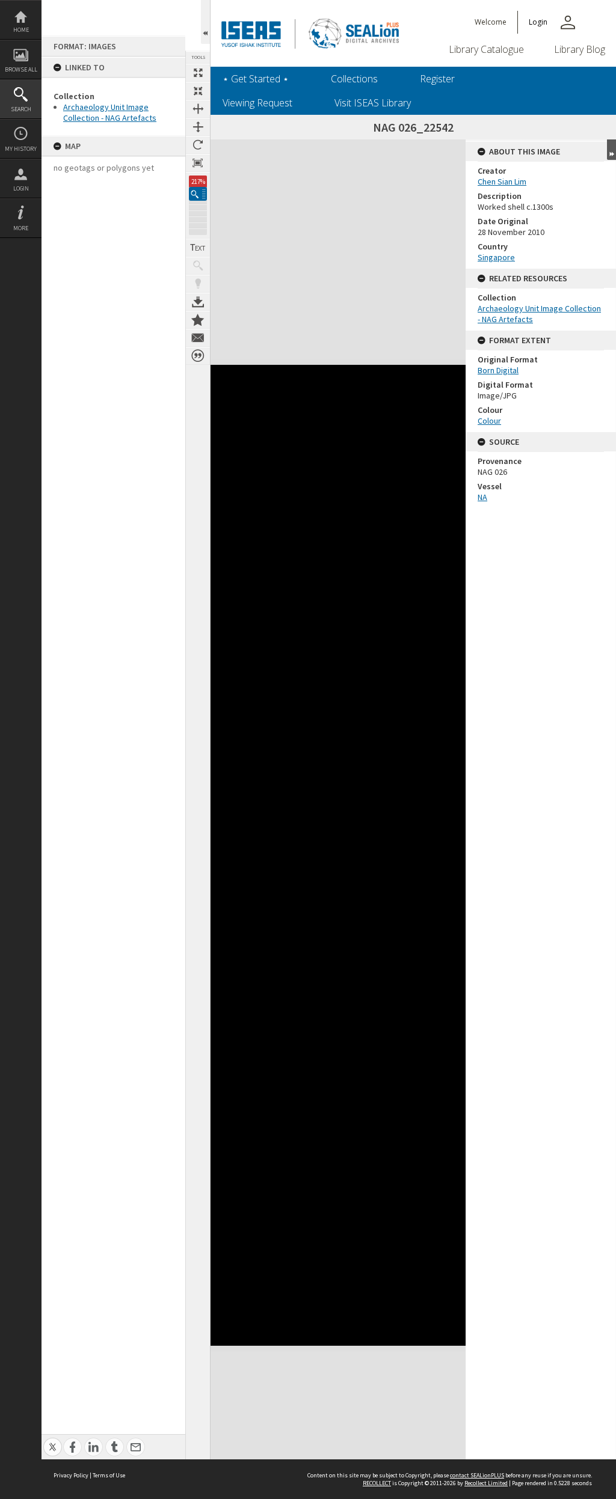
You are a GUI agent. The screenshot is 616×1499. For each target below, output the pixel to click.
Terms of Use (109, 1475)
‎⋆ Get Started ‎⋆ (256, 79)
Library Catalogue (486, 49)
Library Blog (579, 49)
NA (482, 497)
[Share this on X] (52, 1440)
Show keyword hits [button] (198, 266)
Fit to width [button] (198, 109)
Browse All (21, 69)
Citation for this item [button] (198, 356)
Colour (489, 420)
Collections (354, 79)
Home (21, 30)
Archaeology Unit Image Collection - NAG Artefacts (109, 112)
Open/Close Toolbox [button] (205, 22)
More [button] (20, 228)
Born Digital (498, 370)
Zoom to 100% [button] (198, 163)
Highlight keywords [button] (198, 284)
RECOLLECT (377, 1483)
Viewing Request (257, 103)
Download (198, 302)
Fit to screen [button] (198, 91)
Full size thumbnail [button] (198, 73)
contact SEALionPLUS (477, 1475)
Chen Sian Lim (502, 181)
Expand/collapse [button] (611, 149)
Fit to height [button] (198, 127)
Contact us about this (198, 338)
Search (21, 109)
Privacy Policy (71, 1475)
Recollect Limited (486, 1483)
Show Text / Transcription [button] (198, 248)
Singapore (496, 257)
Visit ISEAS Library (372, 103)
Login (21, 188)
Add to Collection (198, 320)
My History (21, 149)
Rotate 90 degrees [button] (198, 145)
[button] (198, 194)
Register (437, 79)
